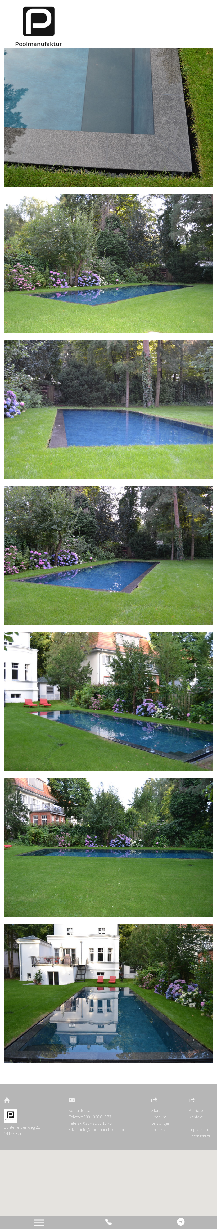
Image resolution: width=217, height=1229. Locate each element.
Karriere (196, 1110)
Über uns (158, 1116)
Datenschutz (199, 1135)
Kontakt (195, 1116)
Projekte (158, 1129)
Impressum (198, 1129)
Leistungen (160, 1123)
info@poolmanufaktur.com (103, 1129)
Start (155, 1110)
